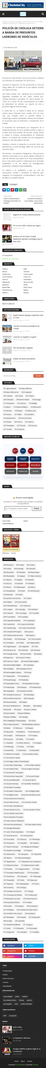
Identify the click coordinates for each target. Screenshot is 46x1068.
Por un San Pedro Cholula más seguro (27, 226)
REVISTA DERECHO (8, 304)
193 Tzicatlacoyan (31, 895)
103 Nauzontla (8, 732)
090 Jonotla (7, 709)
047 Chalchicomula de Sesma (13, 635)
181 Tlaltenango (35, 876)
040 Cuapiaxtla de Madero (12, 620)
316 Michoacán (36, 407)
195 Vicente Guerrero (30, 899)
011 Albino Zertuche (34, 576)
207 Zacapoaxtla (34, 917)
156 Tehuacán (21, 839)
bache (5, 975)
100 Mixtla (7, 728)
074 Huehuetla (23, 680)
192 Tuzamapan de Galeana (13, 895)
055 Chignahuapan (10, 646)
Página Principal (7, 22)
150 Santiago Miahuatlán (12, 828)
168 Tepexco (8, 858)
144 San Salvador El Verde (31, 810)
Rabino (26, 290)
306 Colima (19, 396)
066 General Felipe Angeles (29, 661)
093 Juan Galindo (9, 713)
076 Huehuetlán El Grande (30, 683)
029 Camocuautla (21, 602)
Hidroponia (6, 282)
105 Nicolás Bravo (34, 732)
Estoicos (5, 279)
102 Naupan (29, 728)
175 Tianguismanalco (22, 869)
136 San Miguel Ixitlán (32, 791)
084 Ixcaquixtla (29, 698)
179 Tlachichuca (9, 876)
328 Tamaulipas (9, 425)
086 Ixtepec (23, 702)
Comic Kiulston (7, 277)
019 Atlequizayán (19, 587)
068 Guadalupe (8, 669)
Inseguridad (35, 465)
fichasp (21, 1000)
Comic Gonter (28, 274)
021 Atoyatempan (9, 591)
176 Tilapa (35, 869)
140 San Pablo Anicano (11, 802)
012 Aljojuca (8, 580)
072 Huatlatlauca (23, 676)
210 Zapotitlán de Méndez (12, 925)
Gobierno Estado (23, 459)
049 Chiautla (8, 639)
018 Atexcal (7, 587)
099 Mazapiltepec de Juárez (31, 724)
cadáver (24, 996)
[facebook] (12, 946)
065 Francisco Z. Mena (11, 661)
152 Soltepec (30, 832)
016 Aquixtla (19, 583)
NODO (30, 450)
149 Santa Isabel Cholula (33, 824)
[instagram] (12, 956)
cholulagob (18, 22)
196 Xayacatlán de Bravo (12, 902)
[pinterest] (34, 951)
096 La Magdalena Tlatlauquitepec (15, 721)
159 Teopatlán (22, 843)
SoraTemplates (20, 1065)
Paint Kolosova (7, 290)
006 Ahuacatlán (9, 572)
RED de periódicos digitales (23, 348)
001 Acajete (20, 565)
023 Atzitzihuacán (33, 591)
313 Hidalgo (33, 403)
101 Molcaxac (17, 728)
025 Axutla (19, 594)
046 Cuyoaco (29, 632)
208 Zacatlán (8, 921)
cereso (5, 982)
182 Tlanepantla (9, 880)
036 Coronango (21, 613)
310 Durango (36, 399)
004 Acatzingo (18, 569)
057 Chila (35, 646)
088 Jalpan (26, 706)
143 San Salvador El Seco (12, 810)
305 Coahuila (8, 396)
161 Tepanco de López (11, 847)
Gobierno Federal (10, 459)
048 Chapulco (30, 635)
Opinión (35, 471)
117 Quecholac (21, 750)
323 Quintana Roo (9, 418)
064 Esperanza (8, 658)
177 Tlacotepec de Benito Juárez (14, 873)
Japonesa (5, 285)
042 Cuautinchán (9, 624)
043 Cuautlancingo (10, 628)
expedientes (7, 986)
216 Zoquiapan (22, 932)
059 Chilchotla (23, 650)
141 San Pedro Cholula (29, 802)
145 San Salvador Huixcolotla (13, 813)
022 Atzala (21, 591)
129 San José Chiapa (32, 776)
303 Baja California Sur (11, 392)
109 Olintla (19, 739)
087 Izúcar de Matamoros (12, 706)
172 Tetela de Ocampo (11, 865)
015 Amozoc (8, 583)
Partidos (23, 465)
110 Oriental (30, 739)
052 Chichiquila (9, 643)
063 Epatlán (38, 654)
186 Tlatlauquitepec (22, 884)
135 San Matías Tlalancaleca (13, 791)
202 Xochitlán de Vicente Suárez (27, 910)
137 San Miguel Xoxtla (11, 795)
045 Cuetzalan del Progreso (13, 632)
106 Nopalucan (20, 735)
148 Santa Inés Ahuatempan (13, 824)
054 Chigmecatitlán (33, 643)
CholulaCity (15, 451)
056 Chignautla (24, 646)
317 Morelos (8, 411)
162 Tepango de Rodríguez (30, 847)
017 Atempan (30, 583)
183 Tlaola (20, 880)
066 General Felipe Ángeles (12, 665)
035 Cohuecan (8, 613)
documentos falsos (10, 1000)
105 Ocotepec (8, 735)
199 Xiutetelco (19, 906)
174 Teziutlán (8, 869)
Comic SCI (27, 277)
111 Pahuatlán (8, 743)
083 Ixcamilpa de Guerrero (12, 698)
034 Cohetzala (33, 609)
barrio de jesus (8, 978)
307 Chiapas (30, 396)
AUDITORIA (6, 521)
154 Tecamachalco (26, 836)
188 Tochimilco (9, 887)
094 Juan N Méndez (24, 713)
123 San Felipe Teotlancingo (13, 765)
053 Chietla (20, 643)
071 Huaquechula (9, 676)
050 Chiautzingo (20, 639)
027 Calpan (27, 598)
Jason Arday (17, 1027)
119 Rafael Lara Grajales (11, 754)
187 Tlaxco (35, 884)
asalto (17, 996)
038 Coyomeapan (9, 617)
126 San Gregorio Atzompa (30, 769)
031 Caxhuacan (25, 606)
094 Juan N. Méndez (10, 717)
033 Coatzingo (20, 609)
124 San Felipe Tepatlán (32, 765)
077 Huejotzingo (9, 687)
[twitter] (34, 946)
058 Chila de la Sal (9, 650)
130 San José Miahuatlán (12, 780)
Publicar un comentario (10, 259)
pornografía (8, 1004)
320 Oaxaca (7, 414)
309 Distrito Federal (22, 399)
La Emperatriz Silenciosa (21, 1038)
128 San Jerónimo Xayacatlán (13, 776)
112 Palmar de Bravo (23, 743)
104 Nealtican (20, 732)
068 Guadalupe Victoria (24, 669)
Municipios (35, 459)
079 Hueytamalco (35, 687)
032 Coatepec (8, 609)
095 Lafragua (23, 717)
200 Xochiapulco (32, 906)
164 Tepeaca (28, 850)
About (23, 1061)
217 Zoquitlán (34, 932)
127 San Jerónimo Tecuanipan (13, 772)
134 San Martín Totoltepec (12, 787)
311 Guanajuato (9, 403)
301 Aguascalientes (10, 388)
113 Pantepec (37, 743)
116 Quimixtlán (8, 750)
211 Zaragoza (27, 925)
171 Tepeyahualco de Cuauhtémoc (29, 861)
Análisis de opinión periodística (24, 359)
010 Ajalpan (21, 576)
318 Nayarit (18, 411)
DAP (5, 1016)
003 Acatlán (7, 569)
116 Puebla (30, 747)
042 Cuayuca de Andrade (26, 624)
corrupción (12, 1016)
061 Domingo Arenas (10, 654)
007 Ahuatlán (21, 572)
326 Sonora (18, 422)
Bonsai (4, 272)
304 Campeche (26, 392)
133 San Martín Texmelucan (30, 784)
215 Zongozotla (9, 932)
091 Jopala (17, 709)
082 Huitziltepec (29, 695)
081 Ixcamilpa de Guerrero (12, 695)
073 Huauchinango (10, 680)
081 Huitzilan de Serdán (24, 691)
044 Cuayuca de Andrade (27, 628)
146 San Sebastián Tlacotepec (13, 817)
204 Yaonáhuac (30, 913)
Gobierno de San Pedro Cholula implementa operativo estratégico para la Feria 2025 (27, 239)
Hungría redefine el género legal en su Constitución (26, 1050)
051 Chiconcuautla (34, 639)
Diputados (10, 465)
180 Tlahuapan (22, 876)
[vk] (34, 956)
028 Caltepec (8, 602)
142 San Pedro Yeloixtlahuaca (13, 806)
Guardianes (27, 279)
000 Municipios (8, 565)
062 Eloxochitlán (25, 654)
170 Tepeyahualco (9, 861)
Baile (25, 269)
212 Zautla (7, 928)
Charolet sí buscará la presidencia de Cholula (26, 327)
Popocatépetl (8, 996)
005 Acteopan (30, 569)
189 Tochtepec (21, 887)
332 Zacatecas (19, 429)
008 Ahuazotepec (33, 572)
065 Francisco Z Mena (23, 658)
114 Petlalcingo (9, 747)
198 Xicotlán (8, 906)
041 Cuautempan (29, 620)
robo (16, 1004)
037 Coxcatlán (34, 613)
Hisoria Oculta (28, 282)
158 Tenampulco (9, 843)
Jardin (26, 285)
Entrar (36, 508)
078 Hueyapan (22, 687)
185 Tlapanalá (8, 884)
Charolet (26, 272)
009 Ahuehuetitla (9, 576)
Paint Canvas (28, 287)
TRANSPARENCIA (8, 524)
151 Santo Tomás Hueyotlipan (13, 832)
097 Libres (32, 721)
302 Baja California (25, 388)
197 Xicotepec (27, 902)
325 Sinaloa (7, 422)
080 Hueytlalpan (9, 691)
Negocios (10, 471)
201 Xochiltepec (9, 910)
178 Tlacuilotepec (33, 873)
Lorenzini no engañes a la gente (24, 337)
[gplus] (12, 951)
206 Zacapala (21, 917)
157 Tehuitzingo (34, 839)
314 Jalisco (7, 407)
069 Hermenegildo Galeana (12, 672)
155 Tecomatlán (9, 839)
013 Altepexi (18, 580)
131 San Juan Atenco (29, 780)
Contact (29, 1061)
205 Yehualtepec (9, 917)
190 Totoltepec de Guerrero (13, 891)
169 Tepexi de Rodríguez (23, 858)
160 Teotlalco (34, 843)
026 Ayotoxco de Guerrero (12, 598)
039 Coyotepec (23, 617)
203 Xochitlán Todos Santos (13, 913)
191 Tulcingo (29, 891)
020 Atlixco (31, 587)
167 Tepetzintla (36, 854)
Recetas (26, 293)
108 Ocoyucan (8, 739)
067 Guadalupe (29, 665)
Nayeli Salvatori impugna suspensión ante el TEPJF (28, 316)
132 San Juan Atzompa (11, 784)
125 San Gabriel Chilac (11, 769)
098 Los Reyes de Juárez (11, 724)
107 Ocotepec (32, 735)
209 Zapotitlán (20, 921)
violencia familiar (26, 1004)
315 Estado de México (21, 407)
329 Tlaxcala (21, 425)
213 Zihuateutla (18, 928)
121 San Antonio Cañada (12, 758)
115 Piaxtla (20, 747)
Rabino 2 (5, 293)
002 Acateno (31, 565)
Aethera (5, 269)
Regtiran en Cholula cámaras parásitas (26, 215)
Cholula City (6, 274)
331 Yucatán (8, 429)
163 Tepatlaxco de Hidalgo (12, 850)
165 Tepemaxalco (9, 854)
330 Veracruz (32, 425)
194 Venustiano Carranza (12, 899)
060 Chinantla (35, 650)
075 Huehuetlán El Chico (11, 683)
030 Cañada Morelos (10, 606)
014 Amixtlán (29, 580)
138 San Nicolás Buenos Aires (30, 795)
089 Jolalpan (37, 706)
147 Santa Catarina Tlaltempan (14, 821)
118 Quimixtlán (34, 750)
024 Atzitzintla (8, 594)
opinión (29, 1000)
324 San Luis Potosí (24, 418)
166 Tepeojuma (23, 854)
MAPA (23, 450)
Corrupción (23, 471)
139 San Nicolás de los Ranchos (14, 798)
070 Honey (27, 672)
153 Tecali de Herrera (10, 836)
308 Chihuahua (8, 399)
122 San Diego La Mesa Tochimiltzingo (16, 761)
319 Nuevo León (30, 411)
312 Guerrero (21, 403)
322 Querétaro (29, 414)
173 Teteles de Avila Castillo (30, 865)
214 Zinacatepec (32, 928)
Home (16, 1061)
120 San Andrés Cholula (30, 754)
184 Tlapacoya (32, 880)
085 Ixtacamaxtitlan (10, 702)
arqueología (7, 971)
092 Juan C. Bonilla (30, 709)
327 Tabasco (29, 422)
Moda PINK (6, 287)
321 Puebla (17, 414)
